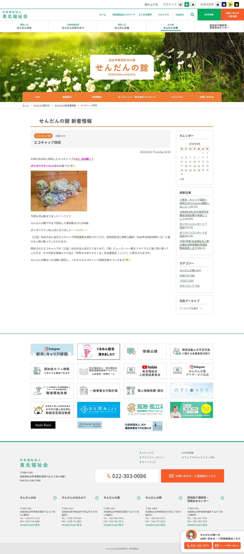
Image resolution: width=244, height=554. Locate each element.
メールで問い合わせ (229, 545)
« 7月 (182, 178)
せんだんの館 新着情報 (65, 105)
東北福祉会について (122, 14)
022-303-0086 (129, 476)
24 (182, 170)
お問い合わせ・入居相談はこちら (195, 476)
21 (199, 165)
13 (195, 161)
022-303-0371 (200, 545)
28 (199, 170)
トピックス (163, 14)
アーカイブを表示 (189, 308)
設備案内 (97, 97)
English (180, 14)
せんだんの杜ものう (73, 26)
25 (186, 170)
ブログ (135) (187, 280)
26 (190, 170)
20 (195, 165)
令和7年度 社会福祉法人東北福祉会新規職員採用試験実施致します (194, 244)
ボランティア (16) (190, 285)
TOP (37, 97)
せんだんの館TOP (42, 105)
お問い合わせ (207, 97)
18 (186, 165)
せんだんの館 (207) (190, 270)
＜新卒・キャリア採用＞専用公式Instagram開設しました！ (194, 203)
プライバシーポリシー (154, 457)
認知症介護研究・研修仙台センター (220, 26)
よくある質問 (145, 14)
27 (195, 170)
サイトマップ (149, 462)
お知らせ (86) (187, 275)
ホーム (102, 14)
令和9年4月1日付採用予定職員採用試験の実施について (194, 215)
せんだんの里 (122, 26)
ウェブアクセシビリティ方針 (199, 457)
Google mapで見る (30, 524)
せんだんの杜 (24, 26)
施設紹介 (67, 97)
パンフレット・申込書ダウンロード (137, 97)
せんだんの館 (170, 26)
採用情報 (209, 14)
